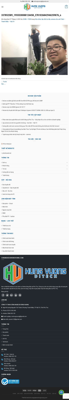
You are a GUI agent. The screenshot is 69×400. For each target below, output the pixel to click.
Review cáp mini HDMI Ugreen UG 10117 (14, 107)
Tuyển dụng (6, 175)
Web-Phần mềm (28, 393)
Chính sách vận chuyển (9, 244)
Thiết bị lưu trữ (7, 225)
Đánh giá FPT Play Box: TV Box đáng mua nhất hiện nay (18, 104)
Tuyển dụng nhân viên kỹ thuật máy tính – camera (17, 134)
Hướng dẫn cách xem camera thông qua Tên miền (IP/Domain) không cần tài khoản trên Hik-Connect (31, 126)
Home (14, 393)
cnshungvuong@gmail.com (41, 1)
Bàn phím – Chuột (8, 203)
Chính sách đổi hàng (8, 241)
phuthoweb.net (7, 153)
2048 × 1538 (27, 19)
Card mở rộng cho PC (8, 194)
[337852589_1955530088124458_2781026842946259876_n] (34, 50)
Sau (3, 84)
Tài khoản (5, 341)
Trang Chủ (5, 329)
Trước (4, 82)
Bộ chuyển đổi (6, 184)
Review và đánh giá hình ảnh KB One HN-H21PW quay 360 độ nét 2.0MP (23, 100)
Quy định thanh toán (8, 251)
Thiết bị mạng (6, 229)
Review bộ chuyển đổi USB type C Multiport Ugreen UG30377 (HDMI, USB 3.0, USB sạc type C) (29, 110)
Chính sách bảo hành (8, 238)
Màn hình (5, 206)
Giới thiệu (20, 393)
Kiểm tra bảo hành (8, 345)
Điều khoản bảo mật (8, 247)
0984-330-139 (25, 1)
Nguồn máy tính (7, 210)
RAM (4, 213)
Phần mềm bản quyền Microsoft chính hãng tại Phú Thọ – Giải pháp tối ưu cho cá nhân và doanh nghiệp (31, 119)
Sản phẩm (5, 332)
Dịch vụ (5, 162)
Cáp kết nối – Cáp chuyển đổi (11, 188)
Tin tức (4, 169)
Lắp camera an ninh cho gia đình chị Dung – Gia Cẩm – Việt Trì (20, 123)
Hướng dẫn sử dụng (8, 172)
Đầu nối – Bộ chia (7, 191)
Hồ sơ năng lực (7, 144)
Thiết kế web (25, 397)
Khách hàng (6, 165)
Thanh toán (6, 335)
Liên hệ (4, 338)
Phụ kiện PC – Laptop (8, 216)
